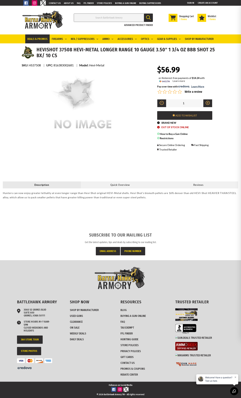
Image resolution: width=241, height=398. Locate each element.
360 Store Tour (30, 339)
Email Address (108, 251)
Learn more (179, 80)
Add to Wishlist (186, 115)
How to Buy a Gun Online (173, 133)
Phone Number (132, 251)
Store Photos (29, 351)
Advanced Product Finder (138, 25)
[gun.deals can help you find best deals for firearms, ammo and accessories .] (194, 338)
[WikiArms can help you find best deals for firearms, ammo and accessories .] (194, 355)
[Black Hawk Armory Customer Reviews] (187, 320)
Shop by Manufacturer (199, 39)
